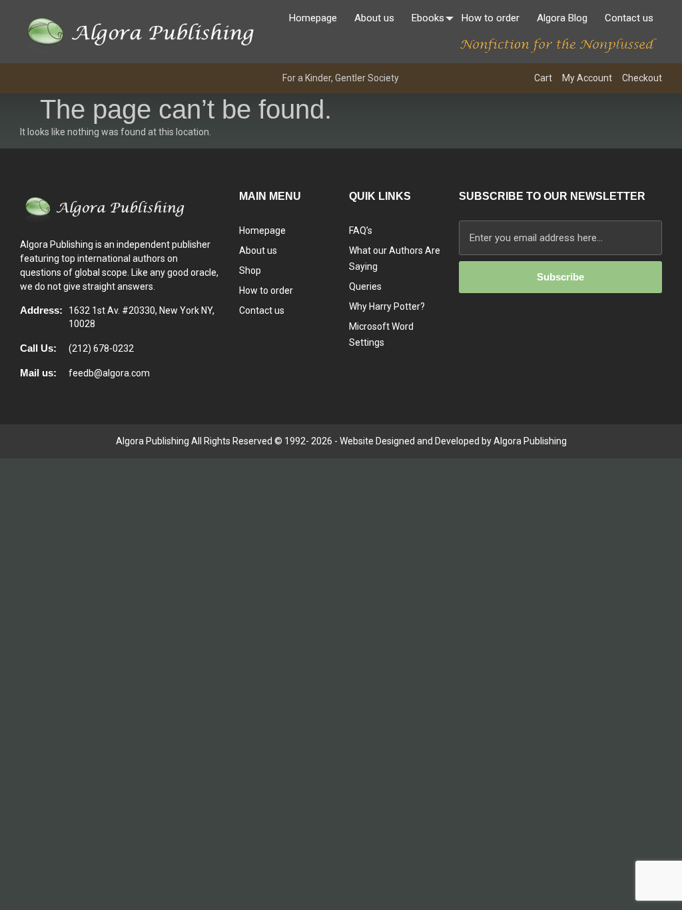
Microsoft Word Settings (381, 334)
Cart (543, 78)
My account (587, 78)
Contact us (629, 18)
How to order (490, 18)
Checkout (642, 78)
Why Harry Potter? (387, 306)
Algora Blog (562, 18)
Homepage (313, 18)
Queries (365, 286)
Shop (250, 270)
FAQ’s (360, 230)
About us (374, 18)
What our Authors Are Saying (394, 258)
